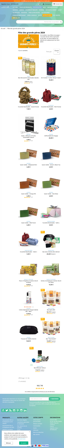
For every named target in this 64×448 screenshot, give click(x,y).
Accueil (15, 7)
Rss (10, 410)
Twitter (6, 410)
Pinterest (17, 410)
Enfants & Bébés (51, 10)
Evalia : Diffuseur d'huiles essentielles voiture (28, 136)
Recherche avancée (58, 24)
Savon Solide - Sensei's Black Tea (51, 165)
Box (44, 7)
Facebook (3, 410)
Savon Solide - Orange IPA (28, 194)
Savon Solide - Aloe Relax (51, 194)
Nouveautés (37, 7)
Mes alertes (36, 434)
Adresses (35, 430)
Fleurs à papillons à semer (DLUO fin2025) (28, 281)
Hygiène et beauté (31, 10)
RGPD (18, 430)
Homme (41, 10)
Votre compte (38, 417)
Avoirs (35, 428)
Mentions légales (22, 420)
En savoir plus (21, 439)
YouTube (14, 410)
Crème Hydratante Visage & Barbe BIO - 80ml (28, 310)
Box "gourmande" (51, 339)
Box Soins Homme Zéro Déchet (51, 252)
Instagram (21, 410)
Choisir (56, 51)
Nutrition (16, 12)
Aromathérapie (52, 7)
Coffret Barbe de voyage (51, 136)
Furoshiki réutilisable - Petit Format (51, 107)
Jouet (60, 10)
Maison (15, 10)
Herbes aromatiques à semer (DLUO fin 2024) (51, 281)
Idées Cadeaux (32, 15)
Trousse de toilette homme (28, 339)
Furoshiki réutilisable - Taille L (51, 223)
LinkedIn (25, 410)
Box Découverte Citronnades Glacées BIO (28, 78)
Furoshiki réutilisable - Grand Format (28, 107)
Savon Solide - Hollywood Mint (28, 165)
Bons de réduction (38, 432)
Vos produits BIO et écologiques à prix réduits (7, 421)
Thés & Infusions (34, 12)
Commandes (36, 426)
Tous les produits (26, 7)
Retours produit (37, 423)
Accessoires (46, 12)
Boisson (24, 12)
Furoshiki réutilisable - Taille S (28, 252)
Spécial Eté (16, 18)
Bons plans (47, 15)
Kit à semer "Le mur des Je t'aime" (51, 78)
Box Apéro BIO (51, 310)
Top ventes (56, 15)
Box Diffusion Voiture (40, 368)
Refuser (8, 443)
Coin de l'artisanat (19, 15)
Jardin (22, 10)
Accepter (23, 443)
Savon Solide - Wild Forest (28, 223)
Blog (40, 15)
